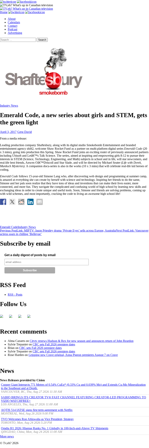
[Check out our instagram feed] (30, 318)
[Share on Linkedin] (30, 202)
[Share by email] (39, 202)
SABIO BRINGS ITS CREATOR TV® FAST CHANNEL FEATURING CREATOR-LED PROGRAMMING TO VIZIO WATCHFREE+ (73, 399)
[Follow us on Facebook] (3, 318)
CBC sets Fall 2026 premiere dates (54, 344)
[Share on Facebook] (3, 202)
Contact (12, 25)
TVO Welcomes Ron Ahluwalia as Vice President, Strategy (37, 419)
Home (4, 12)
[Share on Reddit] (21, 202)
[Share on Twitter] (12, 202)
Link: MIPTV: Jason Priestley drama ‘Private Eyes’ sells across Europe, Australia (58, 230)
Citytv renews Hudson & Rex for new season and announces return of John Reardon (81, 341)
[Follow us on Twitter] (12, 318)
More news (7, 436)
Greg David (24, 132)
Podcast (12, 29)
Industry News (9, 105)
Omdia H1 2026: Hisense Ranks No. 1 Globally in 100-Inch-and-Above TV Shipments (54, 428)
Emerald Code (9, 227)
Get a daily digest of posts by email (29, 255)
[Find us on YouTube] (21, 318)
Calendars (14, 22)
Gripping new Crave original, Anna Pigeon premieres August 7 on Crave (73, 355)
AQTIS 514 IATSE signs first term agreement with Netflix (37, 410)
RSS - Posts (15, 294)
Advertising (15, 32)
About (12, 18)
